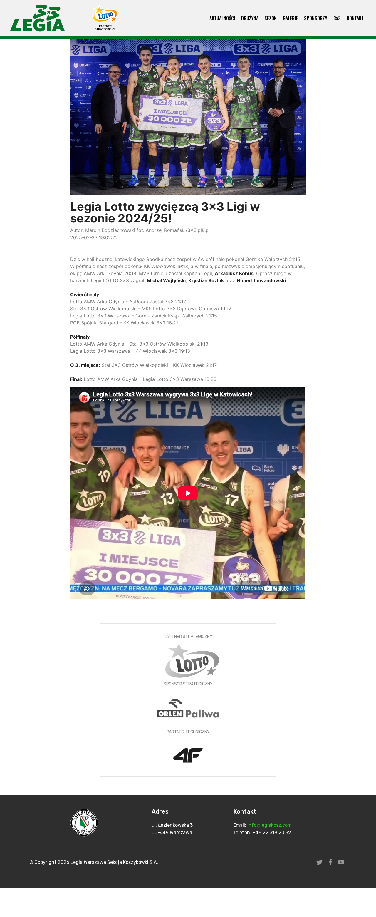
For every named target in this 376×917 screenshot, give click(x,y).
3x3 (337, 18)
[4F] (188, 756)
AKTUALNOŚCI (222, 18)
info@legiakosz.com (270, 825)
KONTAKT (355, 18)
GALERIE (290, 18)
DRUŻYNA (249, 18)
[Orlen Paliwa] (188, 708)
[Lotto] (191, 660)
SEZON (270, 18)
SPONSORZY (315, 18)
